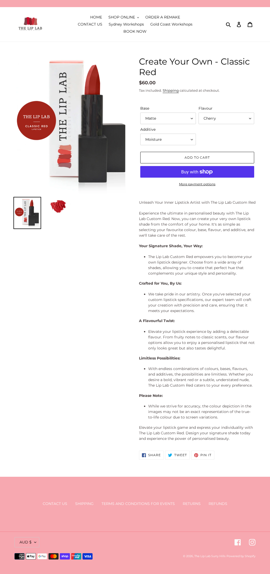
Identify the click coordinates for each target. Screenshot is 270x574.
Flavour (206, 108)
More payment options (197, 184)
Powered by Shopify (240, 556)
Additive (148, 129)
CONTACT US (55, 503)
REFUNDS (218, 503)
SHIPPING (84, 503)
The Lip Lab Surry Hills (209, 556)
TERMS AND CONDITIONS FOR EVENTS (138, 503)
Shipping (171, 90)
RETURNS (192, 503)
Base (144, 108)
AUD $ (26, 542)
